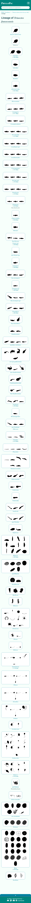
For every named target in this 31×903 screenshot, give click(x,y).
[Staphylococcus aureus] (24, 839)
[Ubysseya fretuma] (6, 735)
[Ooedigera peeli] (18, 485)
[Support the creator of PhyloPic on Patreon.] (21, 900)
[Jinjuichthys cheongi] (15, 226)
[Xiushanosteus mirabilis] (9, 368)
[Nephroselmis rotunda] (18, 741)
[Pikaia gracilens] (6, 447)
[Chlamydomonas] (15, 753)
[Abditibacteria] (12, 839)
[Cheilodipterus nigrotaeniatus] (18, 130)
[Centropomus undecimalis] (15, 97)
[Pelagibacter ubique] (24, 845)
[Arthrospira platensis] (6, 845)
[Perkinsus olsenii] (12, 741)
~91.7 (15, 113)
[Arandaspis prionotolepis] (18, 389)
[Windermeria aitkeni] (12, 569)
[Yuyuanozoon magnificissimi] (15, 474)
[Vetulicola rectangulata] (12, 485)
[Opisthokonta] (24, 656)
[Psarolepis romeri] (9, 307)
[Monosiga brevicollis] (6, 612)
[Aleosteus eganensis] (24, 351)
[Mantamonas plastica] (6, 708)
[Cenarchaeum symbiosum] (15, 811)
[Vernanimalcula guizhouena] (24, 551)
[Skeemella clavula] (9, 506)
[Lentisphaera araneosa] (18, 845)
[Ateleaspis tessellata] (12, 378)
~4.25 (15, 869)
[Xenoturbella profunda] (18, 545)
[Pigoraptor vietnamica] (12, 634)
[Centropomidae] (21, 97)
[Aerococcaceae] (12, 833)
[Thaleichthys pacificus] (15, 200)
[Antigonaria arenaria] (24, 539)
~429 (15, 290)
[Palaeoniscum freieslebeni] (15, 284)
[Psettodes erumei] (15, 84)
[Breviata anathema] (6, 674)
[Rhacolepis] (21, 236)
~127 (15, 136)
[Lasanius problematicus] (15, 400)
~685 (15, 557)
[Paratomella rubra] (6, 551)
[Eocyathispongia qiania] (15, 590)
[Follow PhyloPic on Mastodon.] (11, 901)
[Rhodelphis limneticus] (6, 741)
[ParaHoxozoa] (18, 580)
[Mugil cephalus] (9, 119)
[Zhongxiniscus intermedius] (9, 435)
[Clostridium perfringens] (12, 845)
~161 (15, 169)
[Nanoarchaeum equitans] (6, 822)
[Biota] (18, 833)
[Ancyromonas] (18, 724)
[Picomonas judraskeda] (24, 741)
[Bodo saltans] (6, 764)
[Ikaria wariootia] (6, 539)
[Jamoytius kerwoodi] (21, 400)
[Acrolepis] (15, 261)
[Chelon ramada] (15, 119)
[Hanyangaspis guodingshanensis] (18, 378)
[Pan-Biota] (9, 875)
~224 (15, 206)
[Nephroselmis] (18, 747)
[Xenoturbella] (18, 551)
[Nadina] (6, 545)
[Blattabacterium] (6, 833)
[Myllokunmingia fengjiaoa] (15, 422)
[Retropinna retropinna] (21, 200)
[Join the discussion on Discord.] (14, 901)
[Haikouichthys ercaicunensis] (21, 422)
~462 (15, 313)
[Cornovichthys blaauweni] (9, 400)
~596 (15, 406)
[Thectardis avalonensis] (9, 590)
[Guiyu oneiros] (15, 307)
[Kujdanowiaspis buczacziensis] (6, 351)
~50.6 (15, 57)
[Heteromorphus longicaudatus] (15, 506)
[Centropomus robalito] (9, 97)
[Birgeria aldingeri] (21, 273)
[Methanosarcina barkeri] (18, 805)
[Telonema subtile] (24, 735)
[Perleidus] (15, 250)
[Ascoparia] (12, 539)
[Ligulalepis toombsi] (12, 319)
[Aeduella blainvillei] (9, 273)
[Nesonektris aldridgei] (15, 496)
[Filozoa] (18, 634)
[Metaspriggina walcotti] (15, 412)
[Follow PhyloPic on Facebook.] (16, 901)
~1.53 (15, 668)
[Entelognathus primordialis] (6, 340)
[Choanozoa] (24, 618)
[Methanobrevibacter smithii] (12, 805)
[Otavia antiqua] (21, 590)
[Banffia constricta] (21, 506)
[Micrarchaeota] (12, 822)
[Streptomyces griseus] (18, 839)
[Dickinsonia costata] (24, 563)
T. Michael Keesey (17, 898)
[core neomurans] (21, 811)
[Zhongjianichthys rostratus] (9, 422)
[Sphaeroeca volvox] (12, 612)
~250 (15, 220)
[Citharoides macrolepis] (15, 63)
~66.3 (15, 90)
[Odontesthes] (21, 119)
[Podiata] (24, 708)
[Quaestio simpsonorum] (12, 580)
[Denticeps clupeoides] (15, 214)
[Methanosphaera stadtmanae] (6, 805)
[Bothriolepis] (15, 368)
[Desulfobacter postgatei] (24, 857)
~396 (15, 267)
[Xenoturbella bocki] (24, 545)
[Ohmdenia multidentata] (15, 236)
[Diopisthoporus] (18, 539)
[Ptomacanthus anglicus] (12, 329)
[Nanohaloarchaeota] (18, 822)
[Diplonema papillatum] (6, 770)
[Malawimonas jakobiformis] (12, 724)
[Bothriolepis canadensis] (21, 368)
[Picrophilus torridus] (24, 805)
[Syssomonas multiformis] (12, 645)
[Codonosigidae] (15, 624)
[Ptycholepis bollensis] (15, 273)
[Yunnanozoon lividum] (6, 458)
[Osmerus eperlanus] (9, 200)
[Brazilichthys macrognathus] (9, 296)
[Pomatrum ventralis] (9, 474)
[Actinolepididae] (18, 351)
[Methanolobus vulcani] (9, 811)
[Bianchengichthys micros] (18, 340)
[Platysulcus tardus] (18, 735)
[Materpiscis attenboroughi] (12, 351)
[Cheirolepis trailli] (21, 296)
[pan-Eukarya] (15, 782)
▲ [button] (15, 895)
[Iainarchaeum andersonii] (24, 822)
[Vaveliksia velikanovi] (12, 601)
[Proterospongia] (9, 624)
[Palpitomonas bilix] (12, 735)
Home (2, 12)
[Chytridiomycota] (12, 656)
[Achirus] (18, 51)
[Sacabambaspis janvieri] (12, 389)
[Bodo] (24, 764)
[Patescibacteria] (6, 851)
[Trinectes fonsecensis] (15, 30)
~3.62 (15, 776)
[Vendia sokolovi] (18, 569)
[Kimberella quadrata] (12, 528)
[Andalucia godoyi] (18, 764)
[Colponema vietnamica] (6, 747)
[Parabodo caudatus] (24, 770)
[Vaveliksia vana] (18, 601)
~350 (15, 244)
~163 (15, 181)
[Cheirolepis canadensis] (15, 296)
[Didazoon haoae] (21, 474)
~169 (15, 194)
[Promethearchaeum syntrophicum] (12, 795)
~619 (15, 441)
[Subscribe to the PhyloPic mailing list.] (8, 900)
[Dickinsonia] (6, 563)
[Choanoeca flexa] (24, 612)
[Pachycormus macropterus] (9, 236)
